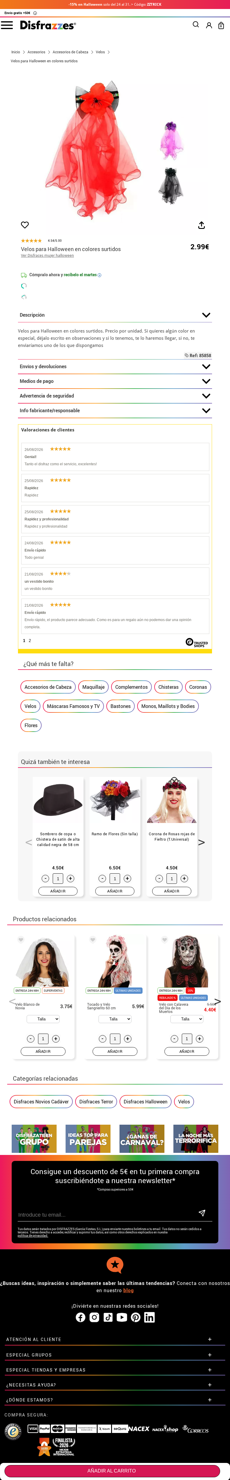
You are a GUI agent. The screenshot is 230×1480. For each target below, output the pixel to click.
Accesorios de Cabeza (48, 687)
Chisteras (168, 687)
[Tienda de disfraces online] (48, 25)
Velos (30, 706)
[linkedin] (149, 1317)
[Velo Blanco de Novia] (20, 940)
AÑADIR (58, 891)
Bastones (121, 706)
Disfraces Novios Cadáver (41, 1101)
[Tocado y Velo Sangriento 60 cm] (92, 940)
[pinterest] (136, 1317)
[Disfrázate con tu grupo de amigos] (34, 1151)
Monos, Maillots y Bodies (168, 706)
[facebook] (81, 1317)
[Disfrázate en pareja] (88, 1151)
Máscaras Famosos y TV (73, 706)
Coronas (198, 687)
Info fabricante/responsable (50, 410)
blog (128, 1290)
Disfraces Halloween (145, 1101)
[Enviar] (202, 1213)
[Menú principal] (6, 24)
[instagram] (94, 1317)
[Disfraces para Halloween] (195, 1151)
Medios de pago (37, 381)
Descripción (32, 315)
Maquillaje (93, 687)
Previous (27, 839)
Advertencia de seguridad (47, 395)
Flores (31, 725)
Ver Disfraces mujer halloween (47, 255)
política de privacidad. (33, 1235)
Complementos (131, 687)
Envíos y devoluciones (43, 366)
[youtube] (122, 1317)
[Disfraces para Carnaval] (141, 1151)
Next (199, 839)
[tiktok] (108, 1317)
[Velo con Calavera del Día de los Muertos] (164, 940)
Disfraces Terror (96, 1101)
